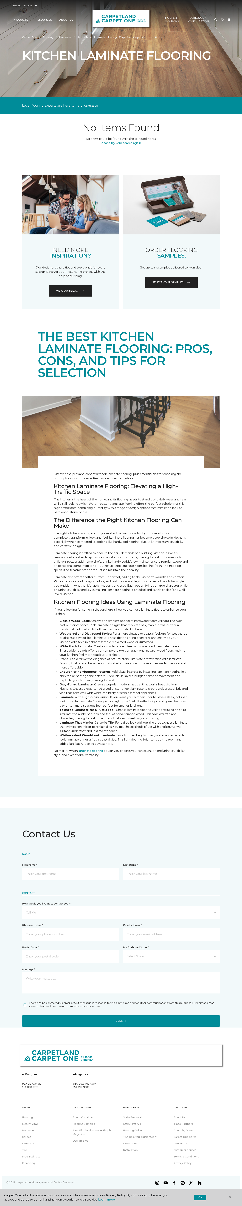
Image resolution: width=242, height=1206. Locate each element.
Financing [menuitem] (28, 1163)
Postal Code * (30, 947)
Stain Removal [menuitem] (132, 1117)
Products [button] (20, 19)
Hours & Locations (171, 19)
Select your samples (168, 282)
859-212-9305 (81, 1087)
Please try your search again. (121, 143)
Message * (28, 969)
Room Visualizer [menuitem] (83, 1117)
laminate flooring (90, 751)
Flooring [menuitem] (27, 1117)
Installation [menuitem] (130, 1150)
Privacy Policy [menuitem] (183, 1163)
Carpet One (29, 37)
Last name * (130, 865)
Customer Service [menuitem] (185, 1150)
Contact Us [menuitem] (181, 1143)
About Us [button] (66, 19)
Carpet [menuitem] (26, 1137)
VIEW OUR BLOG (67, 290)
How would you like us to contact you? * (46, 903)
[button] (215, 20)
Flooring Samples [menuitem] (84, 1124)
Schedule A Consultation (198, 19)
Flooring (48, 37)
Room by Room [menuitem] (183, 1130)
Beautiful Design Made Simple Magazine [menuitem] (92, 1132)
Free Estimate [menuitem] (31, 1156)
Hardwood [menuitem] (28, 1130)
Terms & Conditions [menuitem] (186, 1156)
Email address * (132, 925)
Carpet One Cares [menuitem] (185, 1137)
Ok (200, 1197)
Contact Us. (91, 105)
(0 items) (229, 19)
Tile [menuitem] (24, 1150)
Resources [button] (43, 19)
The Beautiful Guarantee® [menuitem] (140, 1137)
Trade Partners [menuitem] (183, 1124)
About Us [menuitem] (179, 1117)
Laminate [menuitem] (28, 1143)
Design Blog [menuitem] (80, 1140)
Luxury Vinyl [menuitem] (30, 1124)
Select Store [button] (22, 5)
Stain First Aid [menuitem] (132, 1124)
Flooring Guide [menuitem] (132, 1130)
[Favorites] (222, 20)
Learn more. (106, 1199)
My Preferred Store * (135, 947)
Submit (121, 1020)
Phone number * (32, 925)
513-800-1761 (30, 1087)
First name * (29, 865)
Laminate (65, 37)
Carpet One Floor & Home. (33, 1182)
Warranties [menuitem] (130, 1143)
